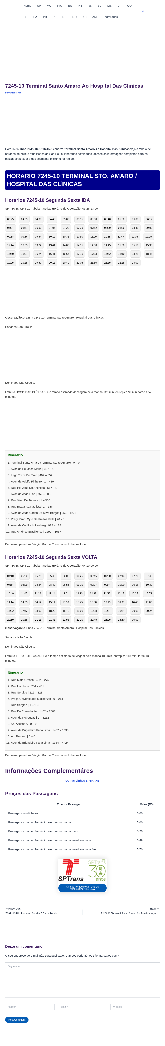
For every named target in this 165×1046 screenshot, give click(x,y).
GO (129, 5)
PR (80, 5)
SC (99, 5)
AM (94, 17)
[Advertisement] (82, 47)
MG (49, 5)
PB (45, 17)
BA (35, 17)
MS (109, 5)
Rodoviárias (110, 17)
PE (55, 17)
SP (39, 5)
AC (84, 17)
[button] (142, 11)
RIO (59, 5)
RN (64, 17)
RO (74, 17)
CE (26, 17)
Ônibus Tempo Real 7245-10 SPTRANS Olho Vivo (82, 888)
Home (27, 5)
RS (90, 5)
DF (119, 5)
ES (70, 5)
